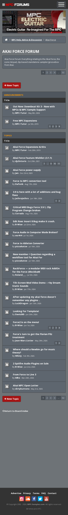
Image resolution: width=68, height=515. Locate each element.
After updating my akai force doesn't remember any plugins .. (34, 298)
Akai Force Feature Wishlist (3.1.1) (32, 157)
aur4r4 (18, 235)
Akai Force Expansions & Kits (29, 146)
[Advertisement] (34, 450)
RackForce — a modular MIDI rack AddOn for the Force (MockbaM (36, 270)
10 (55, 163)
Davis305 (19, 314)
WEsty (18, 355)
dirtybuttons (22, 388)
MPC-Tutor (21, 112)
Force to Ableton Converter (28, 243)
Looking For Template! (25, 311)
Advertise (16, 493)
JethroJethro (22, 198)
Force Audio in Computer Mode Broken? (35, 232)
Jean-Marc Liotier (24, 340)
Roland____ (20, 274)
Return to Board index (16, 411)
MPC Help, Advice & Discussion (27, 39)
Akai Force (50, 39)
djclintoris (20, 161)
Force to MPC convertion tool (29, 180)
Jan (17, 173)
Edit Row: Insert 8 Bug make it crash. (33, 221)
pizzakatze (21, 246)
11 (59, 163)
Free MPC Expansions (24, 120)
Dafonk (19, 184)
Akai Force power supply (26, 169)
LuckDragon (21, 303)
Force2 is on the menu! (25, 322)
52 (63, 72)
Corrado (19, 213)
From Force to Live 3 (24, 374)
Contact (52, 493)
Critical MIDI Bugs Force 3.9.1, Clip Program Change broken (31, 209)
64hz (17, 377)
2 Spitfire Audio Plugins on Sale (30, 363)
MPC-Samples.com (36, 504)
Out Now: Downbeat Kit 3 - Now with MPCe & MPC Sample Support (33, 108)
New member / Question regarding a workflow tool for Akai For (33, 256)
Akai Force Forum (20, 51)
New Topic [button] (12, 85)
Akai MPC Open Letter (25, 385)
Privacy (27, 493)
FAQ (43, 493)
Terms (36, 493)
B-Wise (18, 224)
